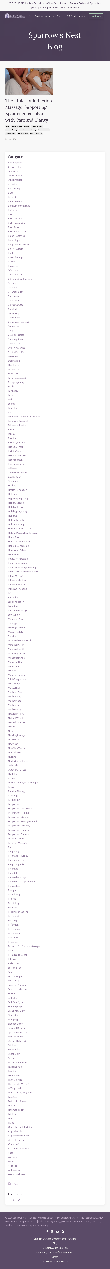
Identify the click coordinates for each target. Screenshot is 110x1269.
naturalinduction (23, 133)
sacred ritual (15, 967)
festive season (15, 459)
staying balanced (17, 1041)
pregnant (13, 868)
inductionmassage (17, 563)
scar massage (15, 976)
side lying (13, 1015)
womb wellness (16, 1174)
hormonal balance (18, 550)
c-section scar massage (20, 279)
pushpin (12, 890)
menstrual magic (17, 662)
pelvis (11, 787)
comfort (12, 309)
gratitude (13, 481)
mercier (12, 670)
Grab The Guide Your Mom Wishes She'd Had (55, 1239)
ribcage (12, 959)
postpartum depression (20, 808)
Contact (60, 16)
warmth (12, 1157)
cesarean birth (15, 291)
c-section (13, 270)
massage (12, 623)
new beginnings (16, 735)
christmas (13, 296)
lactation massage (17, 610)
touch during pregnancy (21, 1092)
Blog (55, 1243)
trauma (12, 1105)
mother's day (15, 692)
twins (11, 1122)
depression (14, 360)
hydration (13, 554)
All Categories (15, 162)
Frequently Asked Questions (55, 1248)
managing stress (16, 619)
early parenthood (17, 378)
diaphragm (14, 365)
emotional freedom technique (24, 416)
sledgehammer (16, 1023)
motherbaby (14, 696)
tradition (13, 1097)
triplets (12, 1114)
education (13, 408)
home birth (14, 537)
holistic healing (16, 524)
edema (11, 403)
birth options (15, 218)
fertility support (16, 451)
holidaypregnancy (18, 511)
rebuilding (13, 903)
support (12, 1058)
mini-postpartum (17, 679)
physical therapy (17, 791)
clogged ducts (15, 304)
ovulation (13, 774)
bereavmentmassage (19, 205)
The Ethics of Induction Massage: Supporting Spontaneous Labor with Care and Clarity (28, 110)
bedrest (12, 197)
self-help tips (15, 1006)
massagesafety (15, 632)
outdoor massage (17, 769)
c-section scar (15, 274)
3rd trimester (15, 175)
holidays (12, 515)
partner (12, 778)
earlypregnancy (16, 382)
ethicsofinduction (37, 126)
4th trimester (15, 180)
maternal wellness (18, 645)
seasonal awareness (18, 985)
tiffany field (14, 1088)
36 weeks (13, 171)
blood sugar (14, 240)
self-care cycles (16, 1002)
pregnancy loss (16, 860)
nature (11, 726)
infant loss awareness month (23, 571)
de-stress (13, 356)
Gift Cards (72, 16)
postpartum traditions (19, 830)
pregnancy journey (18, 855)
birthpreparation (17, 126)
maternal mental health (20, 640)
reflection (13, 924)
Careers (82, 16)
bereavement (15, 201)
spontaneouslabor (36, 133)
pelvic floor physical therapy (23, 782)
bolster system (15, 248)
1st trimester (14, 167)
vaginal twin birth (17, 1140)
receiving (13, 907)
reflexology (14, 929)
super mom (14, 1054)
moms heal (14, 688)
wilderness (14, 1170)
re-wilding (14, 894)
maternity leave (16, 653)
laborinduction (10, 133)
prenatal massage (17, 877)
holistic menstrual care (20, 528)
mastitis (12, 636)
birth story (13, 227)
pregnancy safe (16, 864)
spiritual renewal (17, 1028)
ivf (9, 593)
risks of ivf (13, 963)
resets (11, 950)
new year (13, 744)
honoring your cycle (19, 541)
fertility (12, 438)
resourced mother (17, 954)
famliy (11, 434)
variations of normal (19, 1148)
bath (10, 192)
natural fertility (16, 713)
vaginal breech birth (19, 1135)
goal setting (14, 477)
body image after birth (20, 244)
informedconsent (43, 130)
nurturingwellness (18, 761)
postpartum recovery (19, 825)
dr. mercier (14, 369)
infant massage (16, 576)
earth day (13, 390)
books (11, 253)
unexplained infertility (20, 1127)
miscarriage (14, 683)
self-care (13, 998)
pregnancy (13, 851)
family (11, 429)
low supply (14, 614)
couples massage (17, 335)
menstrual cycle (16, 657)
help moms (14, 494)
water (11, 1161)
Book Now (96, 16)
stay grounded (15, 1036)
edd (10, 399)
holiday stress (15, 507)
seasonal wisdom (17, 989)
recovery (12, 920)
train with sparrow (18, 1101)
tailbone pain (15, 1066)
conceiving (14, 313)
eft (9, 412)
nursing (12, 756)
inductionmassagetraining (28, 130)
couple (11, 330)
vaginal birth (15, 1131)
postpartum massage (19, 817)
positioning (14, 800)
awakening (14, 188)
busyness (13, 266)
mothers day (14, 709)
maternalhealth (16, 649)
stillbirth (12, 1045)
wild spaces (14, 1165)
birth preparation (17, 223)
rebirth (12, 899)
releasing (13, 942)
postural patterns (16, 838)
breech (11, 261)
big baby (12, 210)
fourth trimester (16, 464)
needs (11, 731)
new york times (16, 748)
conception (14, 317)
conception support (18, 322)
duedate (26, 126)
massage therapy (17, 627)
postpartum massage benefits (23, 821)
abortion (13, 184)
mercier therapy (16, 675)
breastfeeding (15, 257)
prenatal (12, 873)
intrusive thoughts (18, 589)
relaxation (13, 937)
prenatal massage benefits (21, 881)
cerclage (12, 283)
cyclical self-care (17, 352)
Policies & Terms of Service (55, 1261)
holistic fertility (16, 520)
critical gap (14, 343)
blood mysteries (16, 236)
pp (9, 847)
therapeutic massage (19, 1084)
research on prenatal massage (24, 946)
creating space (15, 339)
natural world (15, 718)
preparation (14, 886)
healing (12, 485)
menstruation (15, 666)
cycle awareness (16, 347)
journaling (13, 597)
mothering (13, 705)
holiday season (16, 502)
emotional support (18, 421)
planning (13, 795)
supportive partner (18, 1062)
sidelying (13, 1019)
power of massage (17, 843)
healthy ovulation (17, 490)
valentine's (13, 1144)
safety (11, 972)
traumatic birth (16, 1109)
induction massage (12, 130)
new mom (13, 739)
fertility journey (16, 442)
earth (11, 386)
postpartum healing (18, 812)
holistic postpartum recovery (23, 533)
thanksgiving (15, 1079)
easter (11, 395)
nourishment (15, 752)
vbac (10, 1153)
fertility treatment (17, 455)
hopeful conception (18, 545)
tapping (12, 1071)
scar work (13, 980)
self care (12, 993)
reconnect (13, 916)
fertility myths (15, 446)
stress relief (14, 1049)
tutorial (12, 1118)
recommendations (18, 911)
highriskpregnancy (18, 498)
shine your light (16, 1010)
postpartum (14, 804)
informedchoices (17, 580)
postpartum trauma (18, 834)
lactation (13, 606)
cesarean (13, 287)
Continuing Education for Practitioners (55, 1252)
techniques (14, 1075)
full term (13, 468)
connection (14, 326)
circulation (14, 300)
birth (7, 126)
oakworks (13, 765)
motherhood (14, 700)
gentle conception (17, 472)
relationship (14, 933)
